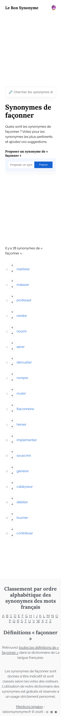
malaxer (23, 285)
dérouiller (24, 362)
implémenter (27, 440)
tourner (22, 518)
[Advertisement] (30, 49)
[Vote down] (12, 271)
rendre (22, 316)
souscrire (24, 455)
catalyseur (25, 487)
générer (23, 471)
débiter (22, 502)
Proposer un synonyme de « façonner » (26, 153)
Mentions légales (29, 707)
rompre (22, 378)
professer (24, 300)
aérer (21, 347)
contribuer (25, 533)
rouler (21, 393)
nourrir (22, 331)
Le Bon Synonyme (21, 7)
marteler (23, 269)
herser (21, 424)
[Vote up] (12, 265)
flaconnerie (25, 409)
